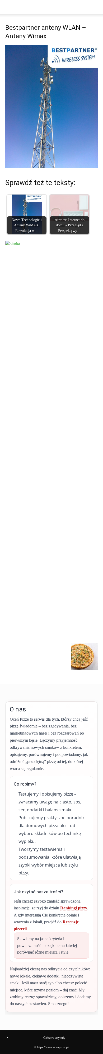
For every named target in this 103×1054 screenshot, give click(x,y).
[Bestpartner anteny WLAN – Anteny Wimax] (51, 166)
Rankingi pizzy (73, 908)
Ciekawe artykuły (54, 1038)
